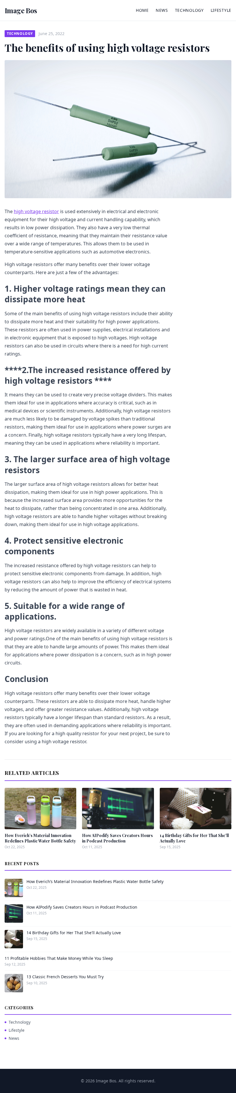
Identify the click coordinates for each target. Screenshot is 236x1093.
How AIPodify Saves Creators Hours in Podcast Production (117, 838)
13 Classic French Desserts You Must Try (65, 976)
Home (142, 10)
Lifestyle (221, 10)
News (162, 10)
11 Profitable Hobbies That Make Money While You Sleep (59, 958)
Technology (189, 10)
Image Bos (21, 10)
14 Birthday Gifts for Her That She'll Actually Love (73, 932)
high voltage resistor (36, 211)
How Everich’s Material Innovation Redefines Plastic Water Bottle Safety (40, 838)
